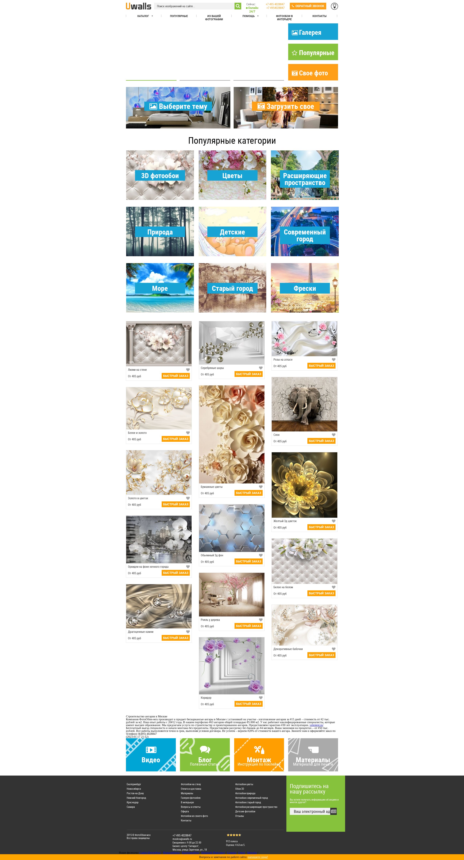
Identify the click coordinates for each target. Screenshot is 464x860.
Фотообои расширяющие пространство (256, 807)
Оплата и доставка (191, 788)
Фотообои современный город (251, 797)
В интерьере (187, 802)
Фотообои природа (245, 793)
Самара (131, 807)
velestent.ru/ (316, 725)
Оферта (185, 811)
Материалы (187, 793)
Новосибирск (134, 788)
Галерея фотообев (190, 797)
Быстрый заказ (175, 376)
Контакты (186, 820)
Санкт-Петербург (150, 852)
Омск (241, 852)
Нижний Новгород (136, 797)
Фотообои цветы (244, 784)
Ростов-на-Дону (135, 793)
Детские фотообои (245, 811)
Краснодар (132, 802)
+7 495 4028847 (275, 4)
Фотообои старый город (248, 802)
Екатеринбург (134, 784)
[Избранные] (334, 6)
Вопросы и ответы (191, 807)
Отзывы (239, 816)
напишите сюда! (258, 857)
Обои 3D (239, 788)
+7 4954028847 (275, 7)
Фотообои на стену (191, 784)
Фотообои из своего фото (194, 816)
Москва (252, 852)
